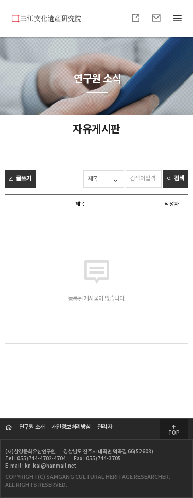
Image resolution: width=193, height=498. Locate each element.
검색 (178, 178)
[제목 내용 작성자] (104, 179)
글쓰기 (22, 178)
